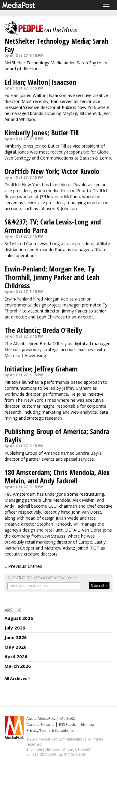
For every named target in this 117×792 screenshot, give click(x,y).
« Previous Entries (23, 566)
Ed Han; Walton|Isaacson (40, 82)
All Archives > (17, 678)
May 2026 (15, 647)
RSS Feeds (67, 724)
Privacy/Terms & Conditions (50, 730)
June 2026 (15, 637)
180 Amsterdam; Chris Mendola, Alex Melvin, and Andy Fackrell (57, 476)
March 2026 (17, 666)
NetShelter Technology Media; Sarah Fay (56, 45)
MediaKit (67, 718)
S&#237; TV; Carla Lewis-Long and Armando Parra (52, 226)
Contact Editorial (40, 724)
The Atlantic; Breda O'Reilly (43, 330)
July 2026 (14, 628)
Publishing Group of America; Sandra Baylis (56, 435)
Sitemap (87, 724)
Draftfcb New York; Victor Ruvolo (51, 171)
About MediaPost (41, 718)
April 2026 (16, 656)
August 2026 (18, 618)
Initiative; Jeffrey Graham (41, 369)
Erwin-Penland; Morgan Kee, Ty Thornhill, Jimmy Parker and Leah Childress (51, 277)
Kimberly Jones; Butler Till (41, 132)
